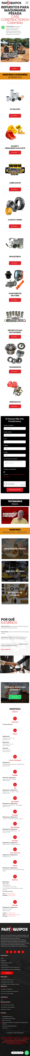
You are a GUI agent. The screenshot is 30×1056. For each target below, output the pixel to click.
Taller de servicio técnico (7, 1005)
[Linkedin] (19, 952)
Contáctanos (4, 965)
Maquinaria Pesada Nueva (7, 979)
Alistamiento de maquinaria (8, 1007)
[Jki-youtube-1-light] (15, 952)
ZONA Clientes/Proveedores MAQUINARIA (10, 969)
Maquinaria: (6, 736)
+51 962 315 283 (11, 895)
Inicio (2, 958)
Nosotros (3, 960)
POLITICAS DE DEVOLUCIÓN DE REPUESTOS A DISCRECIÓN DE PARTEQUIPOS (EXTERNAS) (15, 1040)
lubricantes (4, 997)
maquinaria (4, 977)
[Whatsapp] (23, 952)
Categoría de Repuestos (7, 989)
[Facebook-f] (7, 952)
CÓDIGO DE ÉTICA (17, 1039)
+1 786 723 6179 (11, 913)
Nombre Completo (9, 425)
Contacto (3, 1013)
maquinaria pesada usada (7, 982)
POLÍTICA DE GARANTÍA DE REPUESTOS (10, 1037)
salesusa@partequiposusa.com (13, 914)
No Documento (8, 432)
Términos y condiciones (10, 469)
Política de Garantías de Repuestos (9, 991)
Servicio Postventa (5, 1009)
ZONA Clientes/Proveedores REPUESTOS (10, 967)
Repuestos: (6, 742)
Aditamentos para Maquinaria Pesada (10, 984)
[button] (15, 68)
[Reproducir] (15, 515)
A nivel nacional (7, 724)
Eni (1, 1000)
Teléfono (6, 445)
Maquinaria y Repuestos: (10, 790)
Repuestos (4, 986)
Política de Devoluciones (7, 993)
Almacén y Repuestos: (9, 777)
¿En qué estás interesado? (11, 459)
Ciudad (6, 452)
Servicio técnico (5, 1002)
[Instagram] (11, 952)
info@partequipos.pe (10, 894)
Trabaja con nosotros (6, 963)
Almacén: (5, 748)
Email (5, 439)
